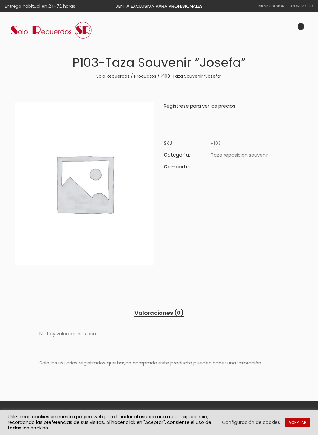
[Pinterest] (235, 166)
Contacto (302, 6)
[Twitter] (224, 166)
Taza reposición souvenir (239, 155)
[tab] (159, 313)
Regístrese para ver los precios (199, 106)
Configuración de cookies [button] (251, 422)
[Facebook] (213, 166)
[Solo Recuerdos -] (51, 30)
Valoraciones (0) (159, 313)
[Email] (246, 166)
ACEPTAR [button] (297, 422)
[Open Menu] (310, 30)
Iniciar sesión (271, 6)
